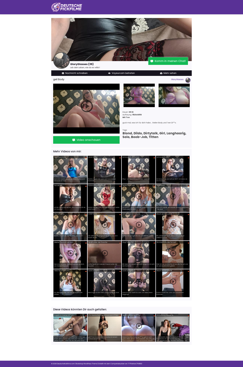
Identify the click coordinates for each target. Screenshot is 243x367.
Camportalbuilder (117, 364)
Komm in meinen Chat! (169, 61)
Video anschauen (87, 140)
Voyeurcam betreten (122, 73)
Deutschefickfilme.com (66, 364)
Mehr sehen (169, 73)
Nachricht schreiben (76, 73)
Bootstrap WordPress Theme (86, 364)
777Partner (132, 364)
